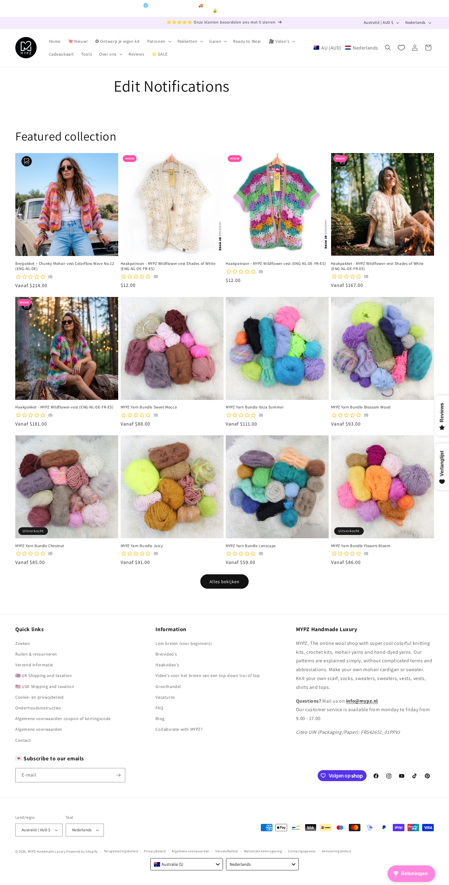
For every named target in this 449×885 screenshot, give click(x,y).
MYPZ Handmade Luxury (47, 851)
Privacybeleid (155, 851)
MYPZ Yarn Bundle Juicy (142, 545)
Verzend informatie (34, 664)
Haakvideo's (167, 664)
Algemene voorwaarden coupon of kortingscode (63, 718)
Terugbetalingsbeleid (121, 851)
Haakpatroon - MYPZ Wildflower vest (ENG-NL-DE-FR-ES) (276, 263)
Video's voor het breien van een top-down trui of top (207, 675)
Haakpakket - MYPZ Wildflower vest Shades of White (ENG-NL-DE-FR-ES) (377, 266)
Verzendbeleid (226, 851)
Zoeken (22, 643)
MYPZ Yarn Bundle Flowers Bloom (361, 545)
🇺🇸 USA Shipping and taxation (44, 686)
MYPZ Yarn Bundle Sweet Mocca (149, 407)
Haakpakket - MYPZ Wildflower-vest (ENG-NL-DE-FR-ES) (64, 407)
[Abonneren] (118, 775)
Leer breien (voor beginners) (183, 643)
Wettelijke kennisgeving (263, 851)
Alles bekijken (224, 581)
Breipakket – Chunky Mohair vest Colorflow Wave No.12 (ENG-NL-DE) (64, 266)
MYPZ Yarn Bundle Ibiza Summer (254, 407)
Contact (23, 740)
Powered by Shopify (82, 851)
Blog (159, 718)
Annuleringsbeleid (336, 851)
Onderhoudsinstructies (38, 708)
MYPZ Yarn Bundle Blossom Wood (361, 407)
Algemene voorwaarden (38, 729)
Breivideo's (166, 654)
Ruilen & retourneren (36, 654)
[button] (159, 41)
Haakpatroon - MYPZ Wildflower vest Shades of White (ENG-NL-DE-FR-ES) (168, 266)
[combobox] (186, 864)
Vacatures (165, 697)
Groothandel (168, 686)
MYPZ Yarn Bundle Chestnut (39, 545)
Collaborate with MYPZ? (179, 729)
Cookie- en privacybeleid (39, 697)
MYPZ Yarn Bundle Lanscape (251, 545)
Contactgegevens (302, 851)
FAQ (159, 708)
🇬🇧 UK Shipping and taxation (43, 675)
